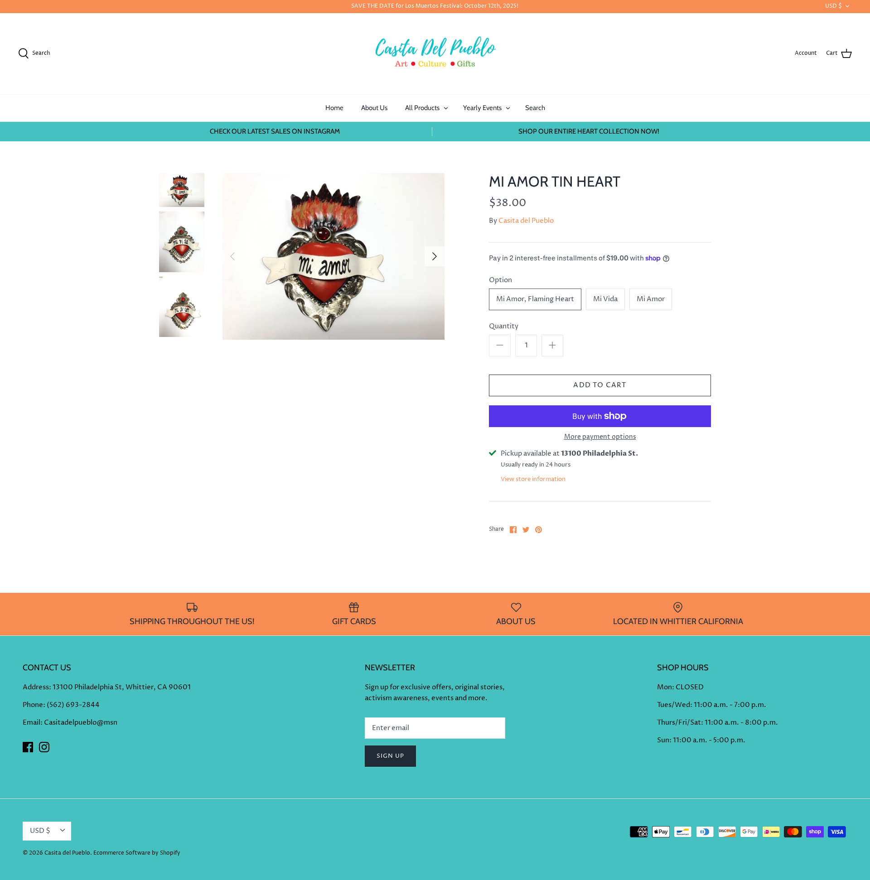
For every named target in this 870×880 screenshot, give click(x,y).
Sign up (390, 756)
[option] (333, 256)
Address (36, 687)
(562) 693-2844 (73, 705)
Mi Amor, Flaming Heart (535, 299)
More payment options (600, 437)
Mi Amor (651, 299)
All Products (422, 108)
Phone (33, 705)
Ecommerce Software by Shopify (136, 853)
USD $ (833, 6)
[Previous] (232, 256)
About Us (374, 108)
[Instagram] (44, 747)
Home (334, 108)
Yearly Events (482, 108)
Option (500, 280)
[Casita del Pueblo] (435, 54)
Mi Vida (605, 299)
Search (535, 108)
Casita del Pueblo (526, 221)
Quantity (503, 326)
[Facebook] (28, 747)
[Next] (435, 256)
